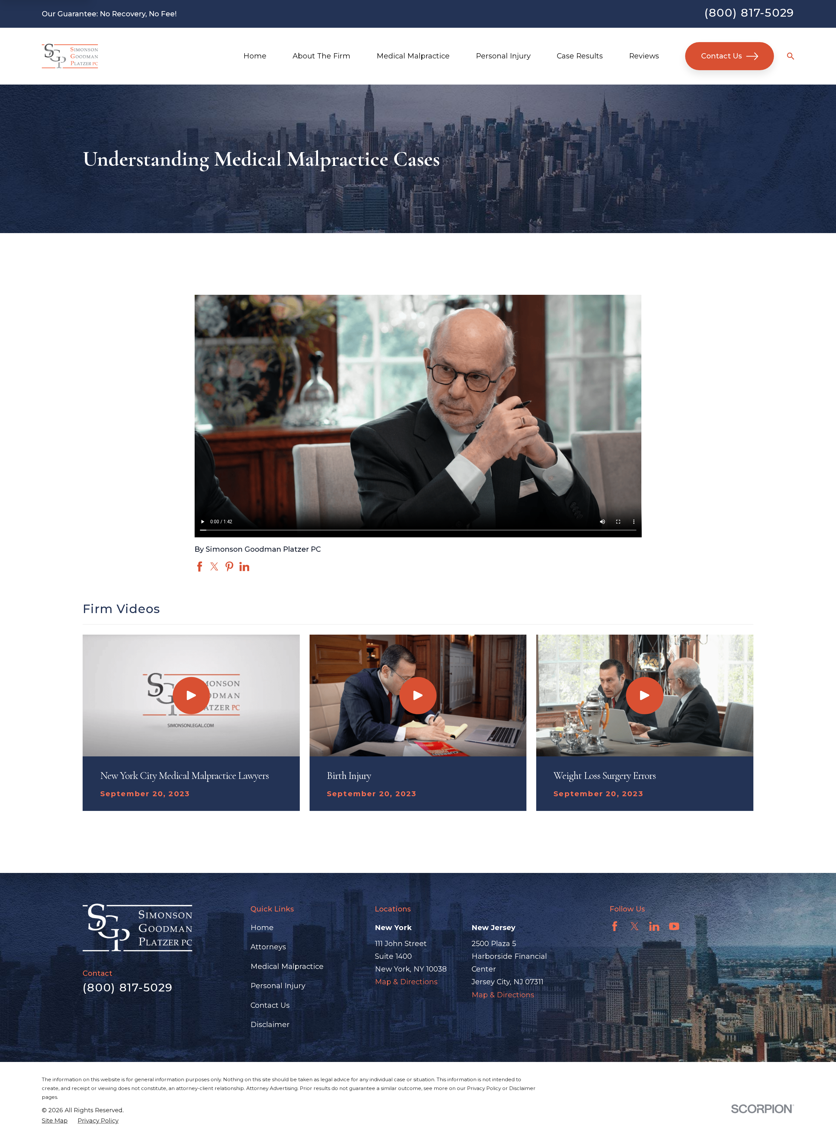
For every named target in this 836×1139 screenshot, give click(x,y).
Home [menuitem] (254, 56)
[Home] (70, 56)
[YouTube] (674, 926)
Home (262, 927)
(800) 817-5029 (749, 13)
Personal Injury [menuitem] (503, 56)
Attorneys (268, 946)
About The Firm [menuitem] (321, 56)
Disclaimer (270, 1024)
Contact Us (721, 56)
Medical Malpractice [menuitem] (413, 56)
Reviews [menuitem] (644, 56)
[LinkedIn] (654, 926)
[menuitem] (55, 1120)
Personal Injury (277, 985)
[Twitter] (635, 926)
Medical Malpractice (287, 966)
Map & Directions (406, 981)
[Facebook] (615, 926)
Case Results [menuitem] (580, 56)
